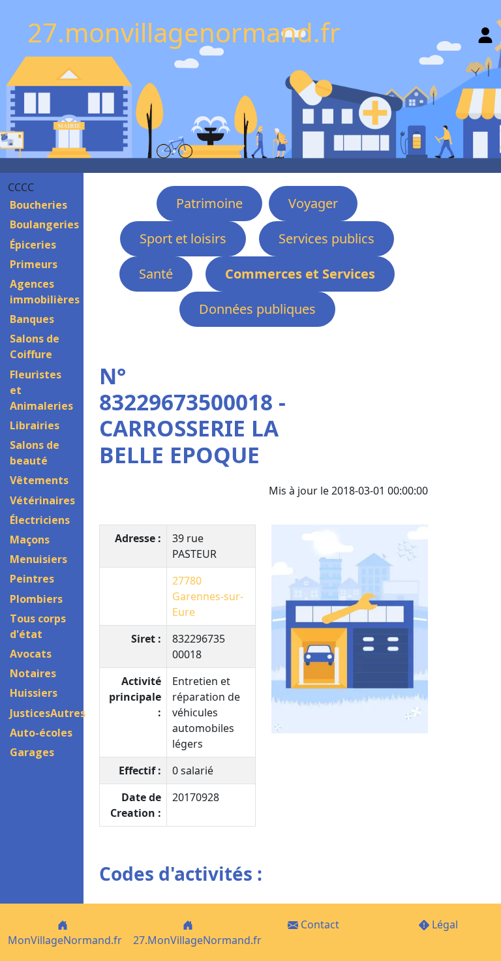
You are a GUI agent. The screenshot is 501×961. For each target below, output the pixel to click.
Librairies (34, 425)
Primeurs (33, 264)
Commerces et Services (300, 273)
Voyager (313, 203)
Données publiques (257, 309)
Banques (32, 319)
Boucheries (38, 205)
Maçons (30, 539)
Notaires (33, 673)
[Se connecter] (485, 32)
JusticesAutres (47, 713)
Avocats (31, 654)
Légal (443, 924)
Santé (156, 273)
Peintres (32, 579)
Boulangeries (44, 224)
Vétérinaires (42, 500)
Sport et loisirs (183, 238)
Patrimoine (209, 203)
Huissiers (33, 693)
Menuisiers (38, 559)
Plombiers (36, 599)
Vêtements (39, 480)
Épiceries (33, 244)
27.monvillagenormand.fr (184, 32)
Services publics (326, 238)
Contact (318, 924)
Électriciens (40, 520)
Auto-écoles (41, 732)
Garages (32, 752)
